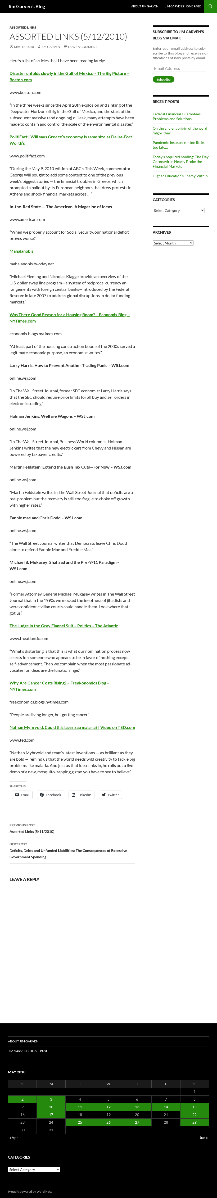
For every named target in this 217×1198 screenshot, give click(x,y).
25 (80, 1122)
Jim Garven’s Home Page (183, 6)
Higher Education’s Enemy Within (180, 176)
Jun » (204, 1137)
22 (194, 1114)
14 (166, 1107)
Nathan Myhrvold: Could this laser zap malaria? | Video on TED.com (72, 727)
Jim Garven (50, 47)
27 (137, 1122)
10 (51, 1107)
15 (194, 1107)
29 (194, 1122)
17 (51, 1114)
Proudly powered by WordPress (30, 1192)
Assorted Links (23, 27)
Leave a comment (82, 47)
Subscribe (163, 79)
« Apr (13, 1137)
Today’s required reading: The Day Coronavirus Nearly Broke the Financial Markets (181, 162)
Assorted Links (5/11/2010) (32, 828)
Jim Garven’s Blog (26, 6)
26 (108, 1122)
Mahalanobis (21, 250)
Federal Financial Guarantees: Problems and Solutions (177, 116)
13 (137, 1107)
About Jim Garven (144, 6)
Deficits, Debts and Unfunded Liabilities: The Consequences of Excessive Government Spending (68, 850)
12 (108, 1107)
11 (80, 1107)
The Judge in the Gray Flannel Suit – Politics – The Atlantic (64, 625)
